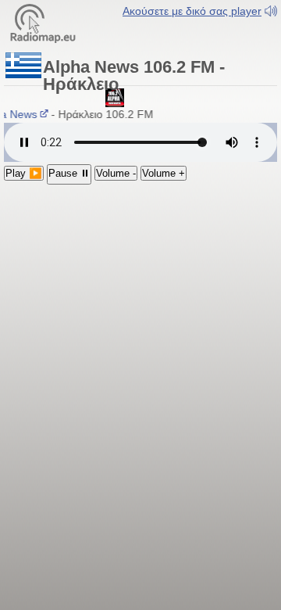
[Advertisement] (140, 286)
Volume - (116, 173)
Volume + (163, 173)
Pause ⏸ (69, 173)
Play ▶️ (23, 173)
